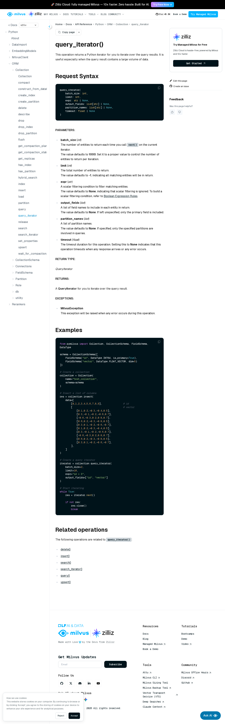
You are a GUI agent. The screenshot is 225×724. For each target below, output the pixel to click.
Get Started (194, 63)
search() (66, 562)
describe (24, 114)
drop (21, 120)
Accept (74, 715)
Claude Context (152, 706)
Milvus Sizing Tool (155, 682)
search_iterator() (71, 569)
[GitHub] (61, 683)
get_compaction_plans (31, 146)
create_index (26, 95)
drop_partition (27, 133)
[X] (70, 683)
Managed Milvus (152, 644)
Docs (66, 14)
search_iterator (28, 234)
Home (59, 24)
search (22, 228)
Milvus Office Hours (194, 672)
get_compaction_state (31, 152)
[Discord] (79, 683)
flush (21, 139)
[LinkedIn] (89, 683)
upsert (22, 247)
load (21, 196)
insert (22, 190)
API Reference (83, 24)
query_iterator (27, 215)
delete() (65, 549)
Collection (25, 76)
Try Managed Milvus (203, 14)
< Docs (12, 25)
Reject (61, 715)
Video (184, 644)
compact (24, 82)
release (23, 222)
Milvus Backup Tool (155, 687)
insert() (65, 556)
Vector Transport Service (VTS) (154, 694)
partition (23, 203)
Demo (184, 638)
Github (185, 682)
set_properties (28, 241)
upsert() (66, 582)
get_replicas (26, 158)
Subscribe (115, 664)
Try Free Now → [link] (162, 4)
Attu (145, 672)
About (15, 38)
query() (65, 575)
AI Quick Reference (155, 654)
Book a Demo (180, 14)
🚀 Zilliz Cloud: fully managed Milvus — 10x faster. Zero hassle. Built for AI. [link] (100, 4)
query (22, 209)
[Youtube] (98, 683)
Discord (186, 677)
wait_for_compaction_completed (31, 253)
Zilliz (110, 642)
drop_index (25, 127)
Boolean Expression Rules (120, 196)
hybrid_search (27, 177)
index (21, 184)
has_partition (27, 171)
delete (22, 108)
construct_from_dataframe (31, 89)
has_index (24, 165)
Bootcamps (187, 633)
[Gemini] (85, 699)
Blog (103, 14)
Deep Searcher (152, 701)
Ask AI (207, 715)
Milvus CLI (150, 677)
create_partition (28, 101)
